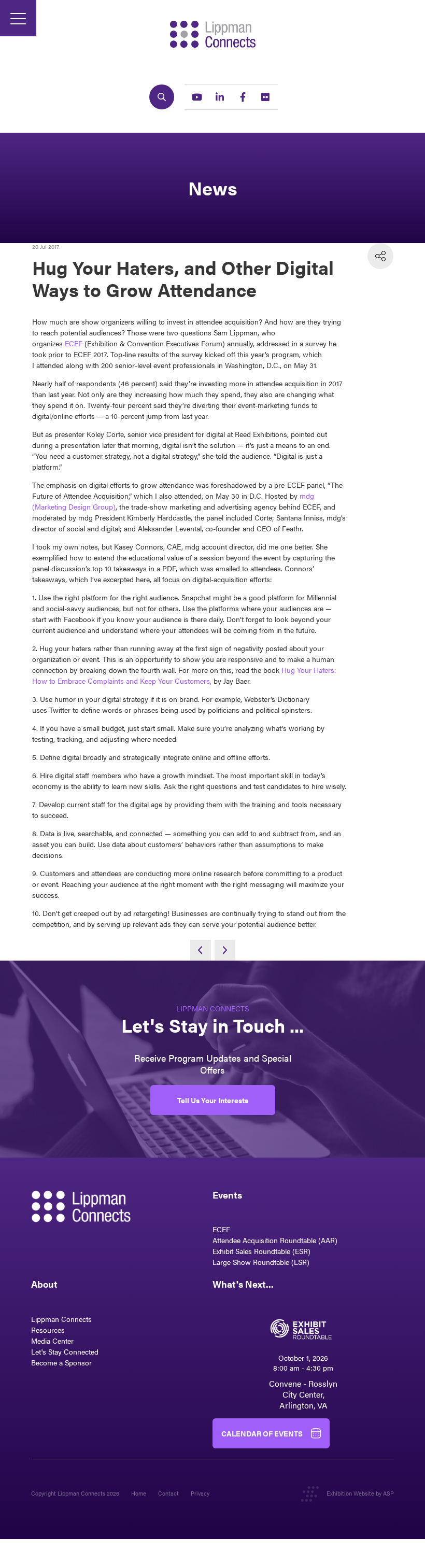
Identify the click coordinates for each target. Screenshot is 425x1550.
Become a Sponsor (61, 1362)
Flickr (265, 96)
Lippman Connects (61, 1319)
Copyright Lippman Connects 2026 (75, 1493)
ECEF (73, 343)
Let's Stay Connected (64, 1351)
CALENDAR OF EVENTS (262, 1433)
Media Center (52, 1340)
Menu (18, 18)
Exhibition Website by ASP (360, 1493)
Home (138, 1493)
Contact (168, 1493)
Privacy (200, 1493)
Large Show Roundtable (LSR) (260, 1262)
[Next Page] (225, 950)
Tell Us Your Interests (212, 1100)
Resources (48, 1329)
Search (161, 96)
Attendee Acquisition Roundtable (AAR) (274, 1240)
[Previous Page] (200, 950)
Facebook (242, 96)
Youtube (197, 96)
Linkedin (219, 96)
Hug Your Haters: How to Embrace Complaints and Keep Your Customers (184, 675)
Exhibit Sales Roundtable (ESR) (261, 1251)
